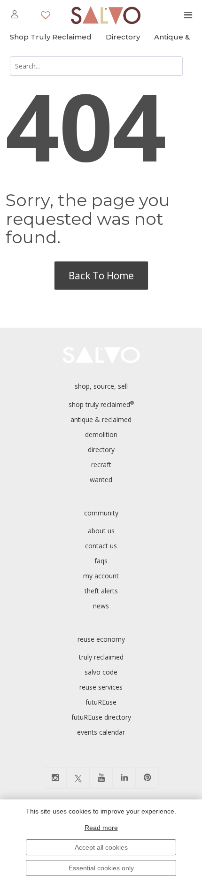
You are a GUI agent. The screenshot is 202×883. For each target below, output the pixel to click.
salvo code (101, 672)
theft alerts (101, 590)
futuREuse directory (101, 717)
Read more (101, 827)
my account (101, 575)
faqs (101, 560)
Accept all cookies (101, 847)
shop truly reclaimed (101, 404)
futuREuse (101, 702)
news (101, 605)
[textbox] (96, 66)
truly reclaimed (101, 657)
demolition (101, 434)
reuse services (101, 687)
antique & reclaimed (101, 419)
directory (101, 449)
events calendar (101, 732)
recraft (101, 464)
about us (101, 530)
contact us (101, 545)
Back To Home (101, 275)
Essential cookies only (101, 868)
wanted (101, 479)
